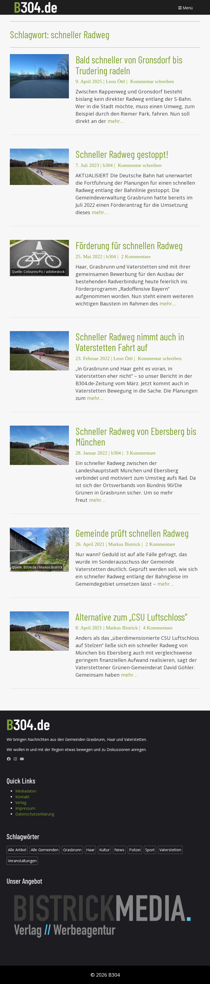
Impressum (25, 808)
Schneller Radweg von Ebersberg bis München (135, 436)
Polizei (135, 849)
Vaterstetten (170, 849)
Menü (187, 7)
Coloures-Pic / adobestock (44, 271)
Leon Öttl (115, 81)
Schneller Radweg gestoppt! (121, 154)
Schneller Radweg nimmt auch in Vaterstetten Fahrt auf (129, 342)
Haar (90, 849)
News (119, 849)
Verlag (20, 802)
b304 (108, 165)
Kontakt (22, 796)
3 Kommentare (141, 453)
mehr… (115, 121)
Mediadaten (25, 791)
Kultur (104, 849)
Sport (150, 849)
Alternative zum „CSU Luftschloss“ (131, 617)
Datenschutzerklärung (34, 814)
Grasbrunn (72, 849)
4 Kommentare (158, 628)
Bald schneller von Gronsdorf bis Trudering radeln (128, 65)
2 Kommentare (136, 256)
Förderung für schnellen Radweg (129, 245)
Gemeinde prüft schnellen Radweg (132, 533)
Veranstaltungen (22, 860)
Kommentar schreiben (152, 81)
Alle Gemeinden (45, 849)
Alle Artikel (17, 849)
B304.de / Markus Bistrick (43, 567)
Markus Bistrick (124, 544)
